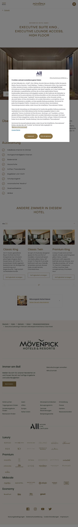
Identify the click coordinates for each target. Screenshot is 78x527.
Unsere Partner (16, 130)
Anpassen (31, 136)
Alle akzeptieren (46, 136)
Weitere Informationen (19, 127)
